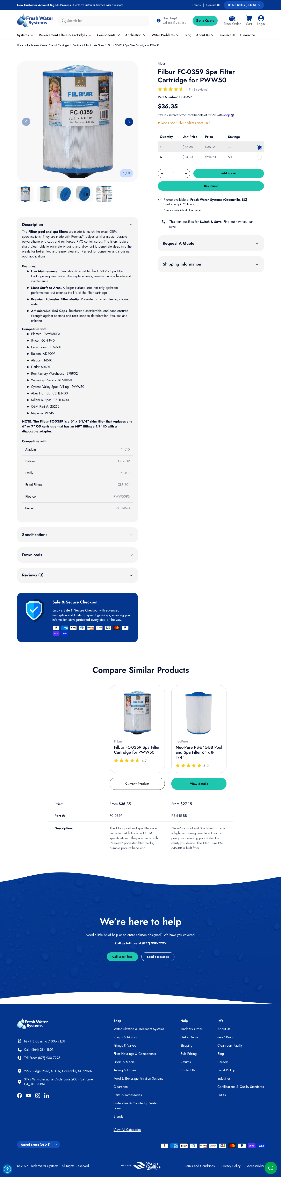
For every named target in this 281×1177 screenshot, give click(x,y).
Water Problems (163, 35)
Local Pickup (226, 1070)
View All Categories (127, 1129)
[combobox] (103, 20)
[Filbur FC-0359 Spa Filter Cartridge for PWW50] (137, 712)
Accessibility (255, 1166)
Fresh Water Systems (43, 1166)
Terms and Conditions (200, 1166)
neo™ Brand (225, 1037)
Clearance (247, 35)
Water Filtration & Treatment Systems (139, 1029)
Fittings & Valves (125, 1045)
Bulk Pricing (188, 1053)
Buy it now (211, 186)
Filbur (161, 63)
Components (106, 35)
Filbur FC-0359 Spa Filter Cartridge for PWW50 (133, 45)
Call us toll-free (122, 957)
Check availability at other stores (182, 210)
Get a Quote (205, 20)
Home (20, 45)
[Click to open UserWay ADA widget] (7, 1169)
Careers (223, 1062)
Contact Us (213, 5)
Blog (188, 35)
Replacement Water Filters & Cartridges (48, 45)
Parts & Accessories (128, 1095)
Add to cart (228, 173)
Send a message (158, 957)
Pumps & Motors (125, 1037)
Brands (196, 5)
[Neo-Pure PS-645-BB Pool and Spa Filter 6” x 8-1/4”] (199, 712)
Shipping (186, 1045)
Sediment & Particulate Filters (88, 45)
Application (133, 35)
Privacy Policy (230, 1166)
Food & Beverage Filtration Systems (138, 1078)
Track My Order (191, 1029)
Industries (224, 1078)
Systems (23, 35)
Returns (185, 1062)
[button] (248, 21)
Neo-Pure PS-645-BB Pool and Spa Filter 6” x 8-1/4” (199, 752)
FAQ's (221, 1095)
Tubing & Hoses (125, 1070)
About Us (203, 35)
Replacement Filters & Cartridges (63, 35)
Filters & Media (124, 1062)
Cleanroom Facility (230, 1045)
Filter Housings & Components (135, 1053)
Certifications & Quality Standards (240, 1086)
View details (199, 783)
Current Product (137, 783)
